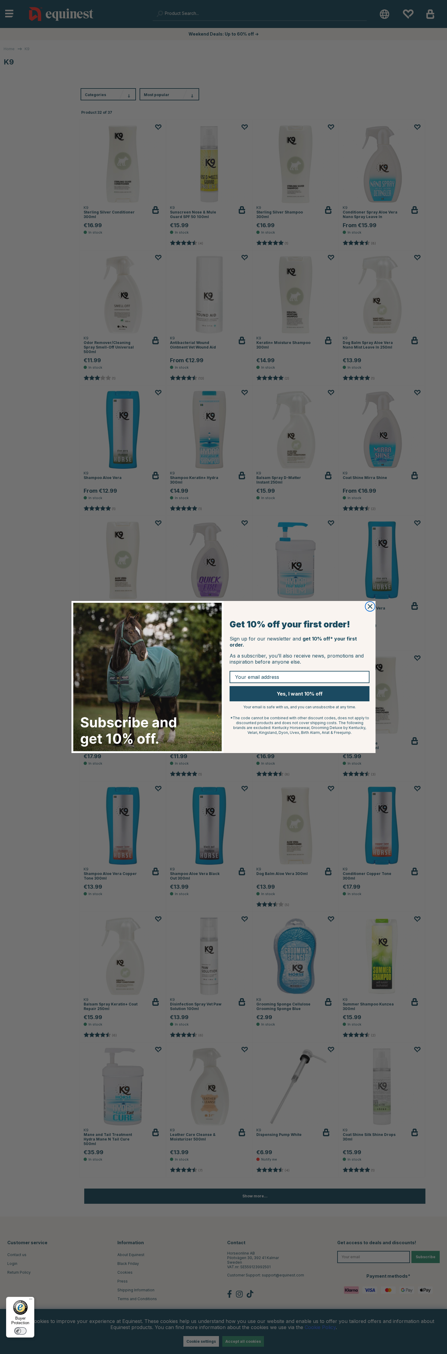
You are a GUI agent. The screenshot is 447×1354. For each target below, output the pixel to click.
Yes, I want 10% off (300, 694)
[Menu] (30, 1300)
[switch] (20, 1331)
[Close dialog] (370, 606)
